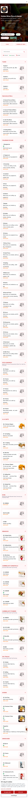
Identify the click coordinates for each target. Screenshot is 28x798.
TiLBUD (7, 44)
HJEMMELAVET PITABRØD (9, 611)
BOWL (12, 496)
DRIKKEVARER (6, 738)
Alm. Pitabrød (9, 657)
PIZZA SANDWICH (13, 364)
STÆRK (19, 55)
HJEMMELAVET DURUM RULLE (10, 566)
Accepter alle (7, 792)
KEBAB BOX (5, 531)
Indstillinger (14, 795)
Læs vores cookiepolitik (6, 788)
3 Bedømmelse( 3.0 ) (11, 23)
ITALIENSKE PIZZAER (7, 140)
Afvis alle (20, 792)
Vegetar (12, 55)
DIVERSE (4, 692)
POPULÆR (6, 55)
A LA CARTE (5, 419)
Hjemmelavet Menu (20, 44)
